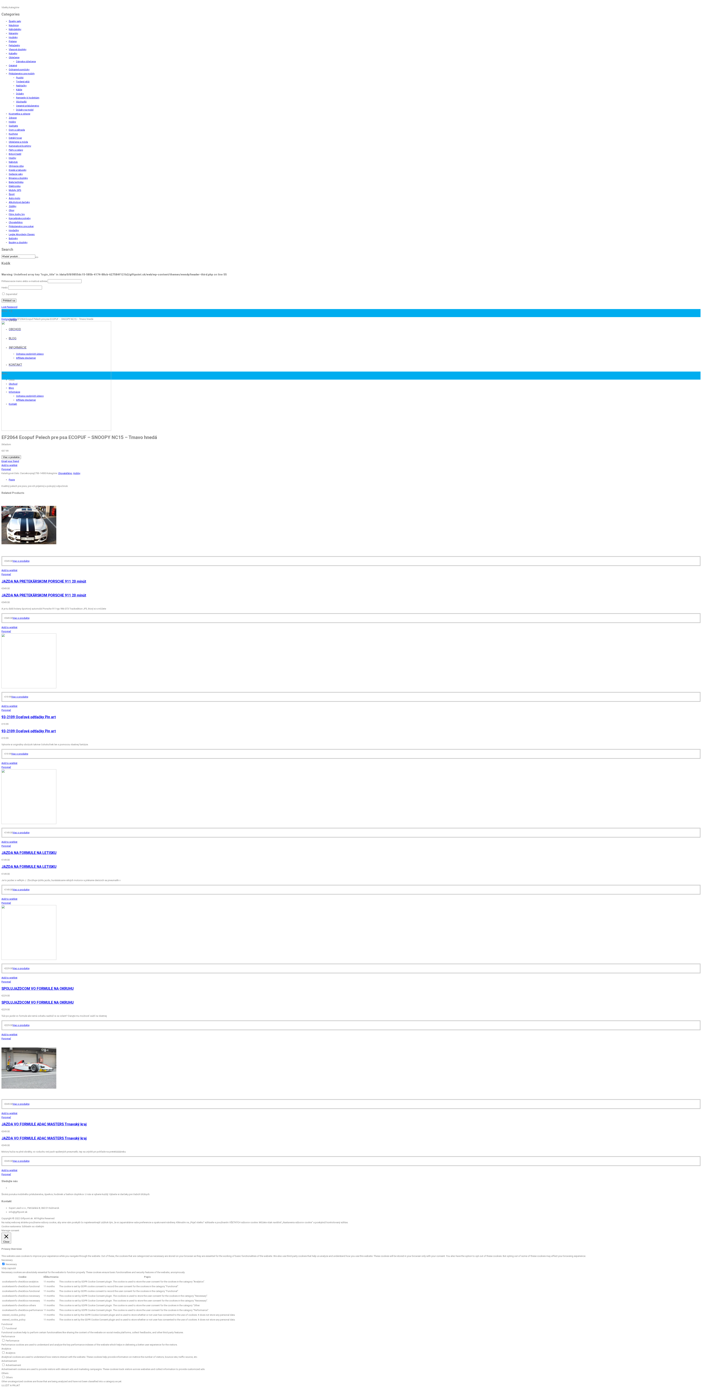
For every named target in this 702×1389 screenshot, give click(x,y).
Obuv (11, 210)
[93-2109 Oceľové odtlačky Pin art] (28, 687)
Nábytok (13, 162)
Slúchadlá (21, 101)
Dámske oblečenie (26, 61)
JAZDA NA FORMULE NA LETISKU (28, 853)
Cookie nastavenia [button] (11, 1226)
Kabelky (13, 53)
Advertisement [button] (9, 1361)
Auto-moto (14, 198)
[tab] (355, 480)
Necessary (11, 1264)
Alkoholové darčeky (19, 202)
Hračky (12, 158)
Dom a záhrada (17, 129)
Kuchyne (13, 134)
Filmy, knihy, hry (17, 214)
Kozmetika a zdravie (19, 113)
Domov (5, 319)
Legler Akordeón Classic (22, 234)
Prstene (13, 41)
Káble (19, 89)
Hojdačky (14, 230)
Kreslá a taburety (17, 170)
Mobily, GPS (15, 190)
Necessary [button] (7, 1260)
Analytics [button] (6, 1348)
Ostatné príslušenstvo (27, 105)
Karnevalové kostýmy (20, 146)
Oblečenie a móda (18, 142)
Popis (12, 479)
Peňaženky (14, 45)
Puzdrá (19, 77)
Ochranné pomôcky (19, 69)
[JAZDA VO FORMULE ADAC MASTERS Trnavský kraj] (28, 1094)
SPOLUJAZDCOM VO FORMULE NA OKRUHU (37, 989)
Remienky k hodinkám (27, 97)
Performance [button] (8, 1336)
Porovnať (6, 469)
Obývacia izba (16, 166)
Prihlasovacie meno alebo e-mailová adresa (24, 281)
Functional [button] (6, 1324)
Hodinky (13, 37)
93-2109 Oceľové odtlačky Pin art (28, 717)
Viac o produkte (11, 457)
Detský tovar (15, 138)
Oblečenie (14, 57)
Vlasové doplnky (17, 49)
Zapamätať (11, 294)
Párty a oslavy (16, 150)
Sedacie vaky (16, 174)
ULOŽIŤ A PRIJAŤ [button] (10, 1385)
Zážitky (12, 206)
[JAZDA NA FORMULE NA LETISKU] (28, 823)
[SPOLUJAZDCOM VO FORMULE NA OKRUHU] (28, 959)
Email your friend (10, 461)
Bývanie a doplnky (18, 178)
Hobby (12, 121)
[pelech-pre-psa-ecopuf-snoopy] (56, 430)
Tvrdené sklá (22, 81)
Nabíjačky (21, 85)
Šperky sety (15, 21)
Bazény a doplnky (18, 242)
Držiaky (20, 93)
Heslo (4, 287)
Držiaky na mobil (24, 109)
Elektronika (14, 186)
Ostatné (13, 65)
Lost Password (9, 307)
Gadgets (13, 125)
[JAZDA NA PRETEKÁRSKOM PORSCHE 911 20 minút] (28, 551)
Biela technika (16, 182)
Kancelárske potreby (20, 218)
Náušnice (14, 25)
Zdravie (13, 117)
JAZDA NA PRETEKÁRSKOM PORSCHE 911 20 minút (43, 581)
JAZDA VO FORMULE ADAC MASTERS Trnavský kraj (44, 1124)
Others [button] (4, 1373)
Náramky (13, 33)
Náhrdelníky (15, 29)
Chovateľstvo (16, 222)
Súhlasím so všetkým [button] (33, 1226)
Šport (12, 194)
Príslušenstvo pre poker (21, 226)
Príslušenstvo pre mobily (22, 73)
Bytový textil (15, 154)
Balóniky (13, 238)
